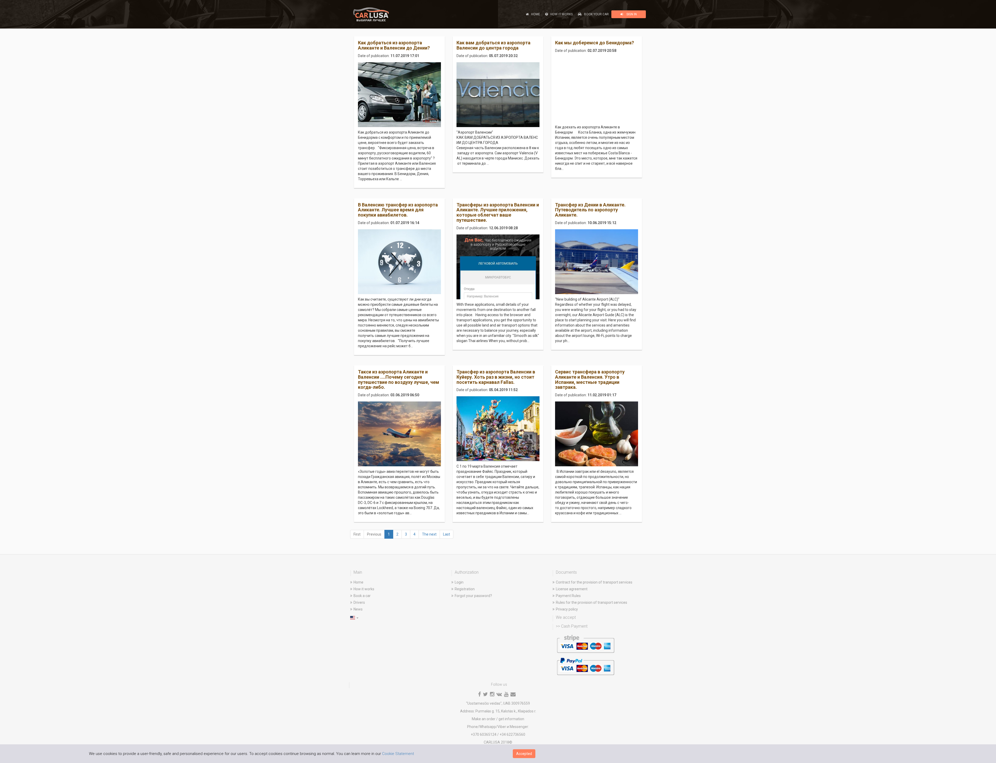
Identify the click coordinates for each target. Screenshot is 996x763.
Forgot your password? (473, 596)
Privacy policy (567, 609)
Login (459, 582)
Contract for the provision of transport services (594, 582)
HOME (535, 14)
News (358, 609)
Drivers (359, 602)
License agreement (571, 589)
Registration (465, 589)
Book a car (362, 596)
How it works (364, 589)
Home (358, 582)
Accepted (524, 754)
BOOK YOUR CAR (596, 14)
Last (446, 534)
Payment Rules (568, 596)
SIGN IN (631, 14)
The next (429, 534)
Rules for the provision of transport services (591, 602)
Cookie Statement (398, 753)
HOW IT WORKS (561, 14)
